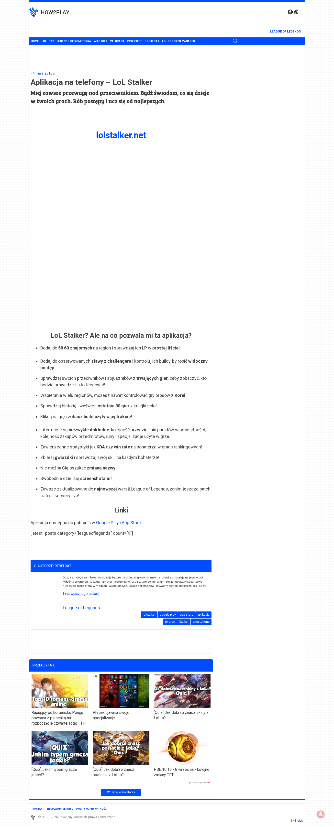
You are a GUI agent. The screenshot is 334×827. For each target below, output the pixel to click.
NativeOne (121, 783)
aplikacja (203, 614)
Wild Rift (100, 41)
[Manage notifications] (321, 814)
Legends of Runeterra (74, 41)
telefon (170, 621)
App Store (131, 522)
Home (35, 41)
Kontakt (38, 808)
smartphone (201, 621)
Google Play (107, 522)
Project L (152, 41)
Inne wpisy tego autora (81, 594)
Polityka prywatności (91, 808)
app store (186, 614)
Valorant (117, 41)
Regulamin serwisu (60, 808)
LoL (44, 41)
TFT (51, 41)
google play (168, 614)
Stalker (184, 621)
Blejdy (299, 820)
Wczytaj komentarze (121, 792)
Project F (134, 41)
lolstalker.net (121, 135)
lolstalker (149, 614)
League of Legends (285, 31)
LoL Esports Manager (178, 41)
